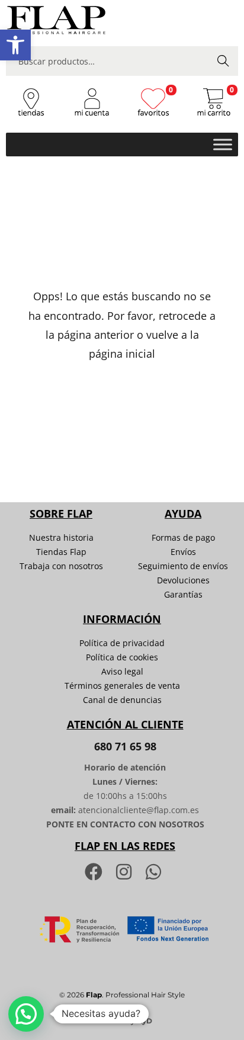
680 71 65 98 (125, 746)
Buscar (223, 60)
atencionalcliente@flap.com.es (138, 810)
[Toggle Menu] (222, 144)
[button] (15, 45)
